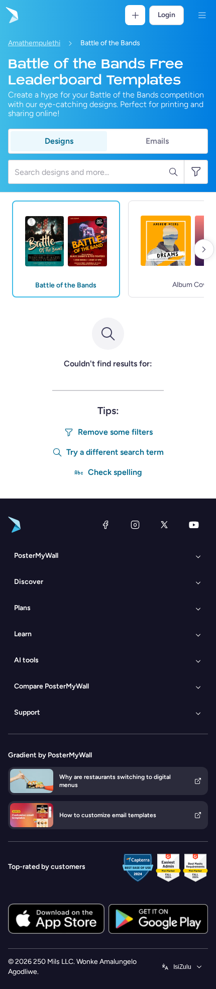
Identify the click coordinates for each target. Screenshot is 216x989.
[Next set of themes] (204, 249)
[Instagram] (135, 525)
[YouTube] (194, 525)
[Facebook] (105, 525)
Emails (157, 141)
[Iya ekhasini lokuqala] (11, 15)
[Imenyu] (202, 15)
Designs (59, 141)
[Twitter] (164, 525)
